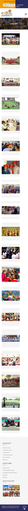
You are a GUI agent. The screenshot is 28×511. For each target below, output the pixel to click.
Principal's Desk (6, 452)
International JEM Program (8, 470)
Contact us (5, 459)
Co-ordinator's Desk (7, 450)
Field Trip (5, 477)
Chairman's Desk (6, 447)
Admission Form (14, 1)
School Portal (7, 1)
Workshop (17, 6)
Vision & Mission (6, 457)
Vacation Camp (6, 468)
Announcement (20, 5)
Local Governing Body (7, 455)
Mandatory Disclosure (9, 5)
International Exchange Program (10, 472)
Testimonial (11, 6)
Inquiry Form (21, 1)
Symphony (5, 475)
